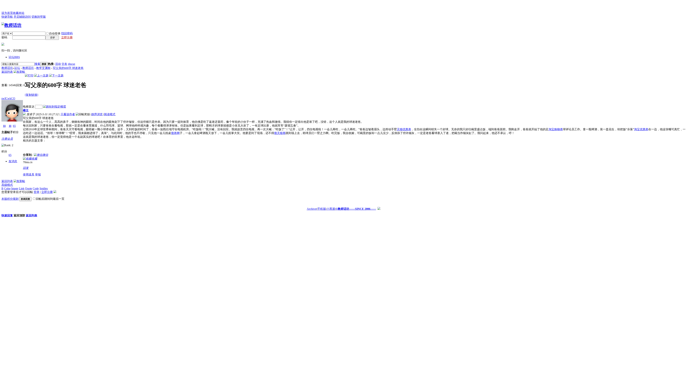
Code (36, 188)
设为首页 (7, 12)
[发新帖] (19, 71)
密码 (4, 37)
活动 (58, 63)
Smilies (44, 188)
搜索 (37, 63)
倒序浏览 (97, 114)
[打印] (29, 75)
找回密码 (67, 33)
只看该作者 (68, 114)
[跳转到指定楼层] (54, 106)
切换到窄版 (38, 16)
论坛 (14, 57)
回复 (26, 167)
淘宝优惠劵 (641, 129)
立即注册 (67, 37)
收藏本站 (18, 12)
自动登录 (54, 33)
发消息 (13, 161)
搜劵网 (175, 133)
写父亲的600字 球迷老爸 (68, 68)
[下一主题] (56, 75)
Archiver (312, 208)
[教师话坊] (11, 25)
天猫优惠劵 (404, 129)
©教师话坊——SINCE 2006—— (356, 208)
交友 (64, 63)
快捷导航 (7, 16)
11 (4, 125)
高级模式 (7, 184)
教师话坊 (7, 68)
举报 (38, 174)
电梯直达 (28, 106)
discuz (71, 63)
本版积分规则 (10, 198)
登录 (36, 192)
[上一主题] (41, 75)
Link (21, 188)
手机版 (321, 208)
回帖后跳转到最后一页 (50, 198)
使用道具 (28, 174)
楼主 (26, 110)
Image (14, 188)
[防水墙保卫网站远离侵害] (378, 208)
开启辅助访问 (22, 16)
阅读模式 (109, 114)
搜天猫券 (280, 133)
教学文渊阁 (43, 68)
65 (14, 125)
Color (7, 188)
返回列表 (7, 71)
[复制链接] (31, 94)
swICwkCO (8, 98)
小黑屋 (331, 208)
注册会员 (7, 138)
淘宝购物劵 (556, 129)
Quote (28, 188)
